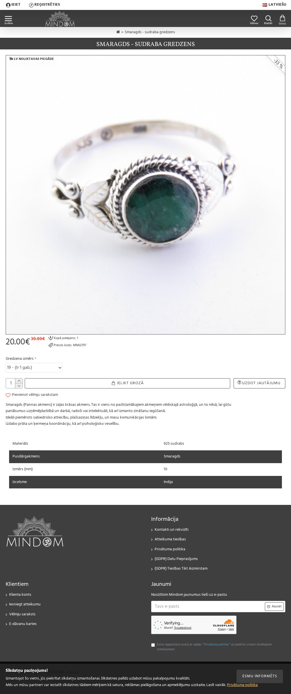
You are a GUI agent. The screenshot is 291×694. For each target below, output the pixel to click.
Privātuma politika (242, 685)
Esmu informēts (259, 676)
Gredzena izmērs (20, 359)
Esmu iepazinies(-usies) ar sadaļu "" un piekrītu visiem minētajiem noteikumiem (214, 647)
